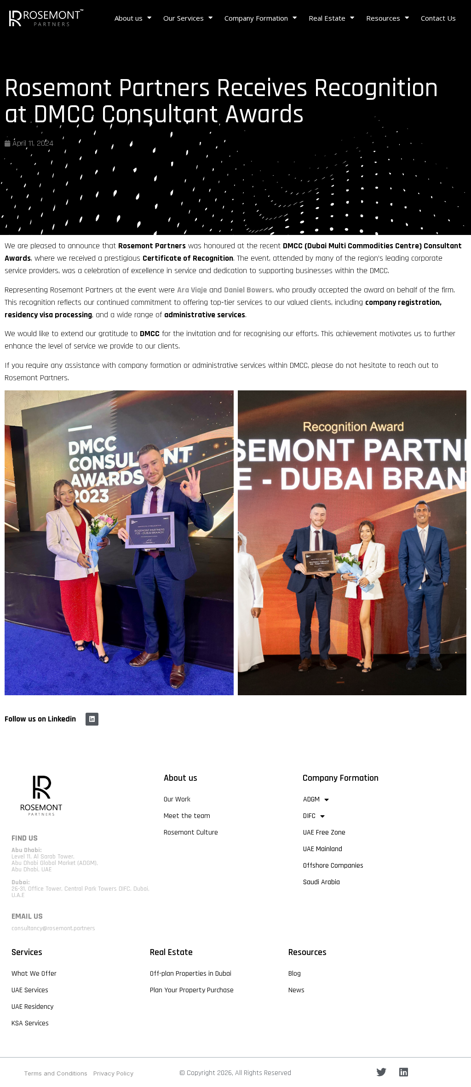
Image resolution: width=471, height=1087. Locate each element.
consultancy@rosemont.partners (53, 928)
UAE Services (29, 990)
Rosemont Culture (191, 832)
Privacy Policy (113, 1073)
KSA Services (30, 1023)
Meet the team (187, 816)
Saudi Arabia (321, 882)
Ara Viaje (192, 290)
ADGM (311, 799)
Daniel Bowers (248, 290)
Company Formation (256, 18)
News (296, 990)
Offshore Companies (333, 865)
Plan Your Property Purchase (192, 990)
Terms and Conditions (55, 1073)
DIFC (309, 816)
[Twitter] (381, 1072)
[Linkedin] (92, 719)
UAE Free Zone (324, 832)
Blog (294, 973)
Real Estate (327, 18)
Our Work (177, 799)
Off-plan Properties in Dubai (190, 973)
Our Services (183, 18)
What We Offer (34, 973)
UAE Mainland (322, 849)
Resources (383, 18)
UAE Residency (32, 1007)
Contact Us (438, 18)
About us (129, 18)
